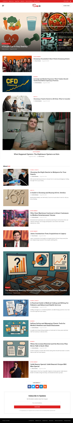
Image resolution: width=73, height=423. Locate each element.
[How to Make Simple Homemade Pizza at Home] (57, 22)
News (60, 40)
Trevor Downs (38, 61)
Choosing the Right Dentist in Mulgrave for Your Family (48, 173)
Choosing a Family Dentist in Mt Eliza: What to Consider (52, 99)
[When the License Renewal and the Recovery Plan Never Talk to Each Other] (16, 349)
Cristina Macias (5, 49)
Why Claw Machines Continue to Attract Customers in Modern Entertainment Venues (49, 214)
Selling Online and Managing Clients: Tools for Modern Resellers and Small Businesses (47, 324)
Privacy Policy (37, 1)
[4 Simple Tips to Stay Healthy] (20, 31)
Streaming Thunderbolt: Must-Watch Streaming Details (52, 59)
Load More (36, 382)
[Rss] (45, 386)
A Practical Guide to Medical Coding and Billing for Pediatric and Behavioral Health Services (49, 304)
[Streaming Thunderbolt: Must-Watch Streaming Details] (17, 64)
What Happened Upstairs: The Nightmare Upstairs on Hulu (36, 154)
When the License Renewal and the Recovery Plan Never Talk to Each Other (49, 345)
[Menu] (3, 5)
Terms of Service (29, 1)
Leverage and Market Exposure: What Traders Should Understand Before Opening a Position (51, 79)
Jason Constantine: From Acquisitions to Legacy (48, 234)
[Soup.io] (36, 6)
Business (36, 76)
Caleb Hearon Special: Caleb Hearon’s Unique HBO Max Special (48, 365)
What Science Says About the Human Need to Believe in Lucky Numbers (48, 43)
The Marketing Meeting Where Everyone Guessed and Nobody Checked (36, 290)
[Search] (70, 1)
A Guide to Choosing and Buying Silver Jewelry (48, 193)
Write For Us (11, 1)
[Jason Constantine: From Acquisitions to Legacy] (16, 238)
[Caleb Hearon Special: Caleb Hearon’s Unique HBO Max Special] (16, 369)
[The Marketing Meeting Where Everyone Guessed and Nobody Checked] (36, 273)
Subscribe (66, 5)
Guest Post (17, 1)
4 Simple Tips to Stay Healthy (15, 46)
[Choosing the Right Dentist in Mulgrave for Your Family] (16, 177)
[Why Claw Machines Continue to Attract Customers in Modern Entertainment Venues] (16, 218)
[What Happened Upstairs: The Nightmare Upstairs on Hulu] (37, 131)
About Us (22, 1)
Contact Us (5, 1)
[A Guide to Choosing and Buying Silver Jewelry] (16, 197)
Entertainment (37, 56)
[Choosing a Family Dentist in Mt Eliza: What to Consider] (17, 104)
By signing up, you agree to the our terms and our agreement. (37, 410)
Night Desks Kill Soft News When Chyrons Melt (63, 44)
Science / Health (6, 43)
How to (44, 23)
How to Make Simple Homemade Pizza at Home (55, 27)
